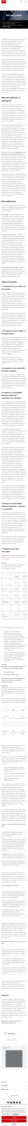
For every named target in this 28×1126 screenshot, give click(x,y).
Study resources (16, 22)
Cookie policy (16, 1114)
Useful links (4, 1085)
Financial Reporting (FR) (9, 23)
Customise (14, 1124)
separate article (7, 555)
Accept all (14, 1117)
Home (3, 22)
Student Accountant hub (11, 1040)
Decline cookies (14, 1120)
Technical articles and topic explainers (12, 25)
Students (8, 22)
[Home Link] (14, 1096)
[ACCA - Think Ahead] (3, 3)
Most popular (5, 1089)
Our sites (3, 1082)
